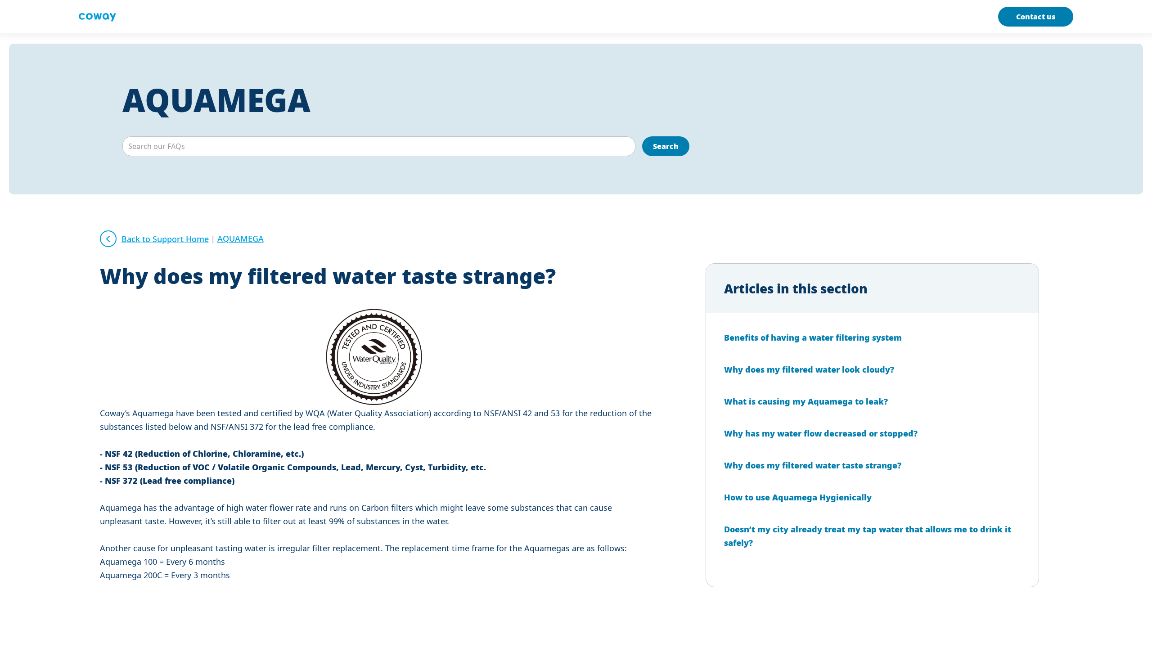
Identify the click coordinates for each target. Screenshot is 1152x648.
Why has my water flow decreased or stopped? (821, 433)
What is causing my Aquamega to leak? (806, 401)
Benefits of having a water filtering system (813, 337)
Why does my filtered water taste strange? (812, 465)
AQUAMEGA (216, 100)
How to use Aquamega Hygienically (798, 497)
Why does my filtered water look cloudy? (809, 369)
